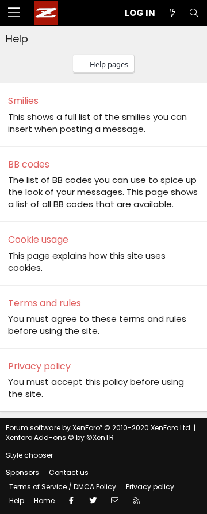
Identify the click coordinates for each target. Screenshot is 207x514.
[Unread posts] (172, 13)
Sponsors (22, 472)
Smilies (23, 100)
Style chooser (29, 455)
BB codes (28, 164)
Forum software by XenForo (99, 428)
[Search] (194, 13)
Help (16, 500)
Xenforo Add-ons (60, 437)
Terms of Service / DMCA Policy (62, 487)
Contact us (69, 472)
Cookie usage (38, 239)
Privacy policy (39, 366)
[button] (14, 13)
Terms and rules (44, 303)
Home (44, 500)
